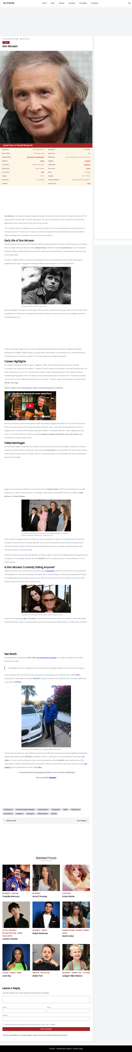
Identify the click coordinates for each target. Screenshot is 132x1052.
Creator (35, 973)
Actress (61, 3)
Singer (19, 933)
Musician (15, 893)
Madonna (19, 814)
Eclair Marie (68, 896)
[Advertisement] (113, 121)
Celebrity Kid (76, 973)
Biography (6, 893)
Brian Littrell (11, 820)
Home (44, 3)
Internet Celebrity (83, 930)
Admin (27, 39)
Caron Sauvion (43, 809)
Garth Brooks (75, 809)
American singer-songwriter (25, 809)
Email (49, 1007)
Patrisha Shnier (42, 814)
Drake (65, 809)
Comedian (83, 3)
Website (5, 1015)
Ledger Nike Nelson (72, 975)
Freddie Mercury (10, 896)
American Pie (8, 809)
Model (64, 933)
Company (94, 3)
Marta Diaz (68, 936)
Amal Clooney (39, 896)
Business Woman (68, 930)
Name (4, 1007)
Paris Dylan (50, 571)
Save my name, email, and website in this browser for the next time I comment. (30, 1024)
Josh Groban (8, 814)
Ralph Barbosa (40, 933)
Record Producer (9, 933)
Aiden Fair (37, 975)
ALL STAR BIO (9, 3)
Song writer (7, 936)
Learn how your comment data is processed (50, 1035)
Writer (44, 930)
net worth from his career (46, 658)
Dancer (12, 973)
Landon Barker (10, 938)
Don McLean (56, 809)
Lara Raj (6, 975)
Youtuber (71, 3)
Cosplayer (66, 893)
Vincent (53, 814)
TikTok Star (44, 973)
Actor (53, 3)
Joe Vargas (81, 820)
